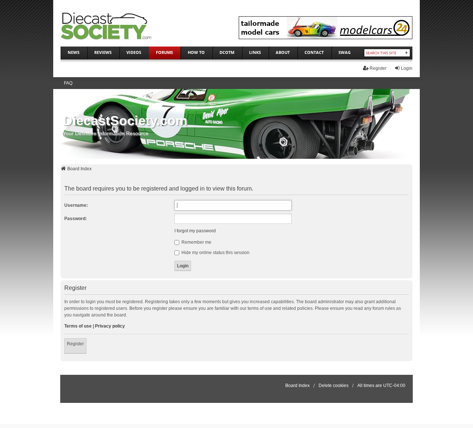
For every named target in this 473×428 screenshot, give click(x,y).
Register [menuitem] (378, 68)
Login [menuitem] (406, 68)
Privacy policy (110, 326)
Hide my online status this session (214, 252)
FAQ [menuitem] (68, 83)
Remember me (195, 242)
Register (75, 343)
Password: (75, 218)
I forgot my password (195, 230)
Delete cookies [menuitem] (333, 385)
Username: (76, 205)
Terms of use (78, 326)
